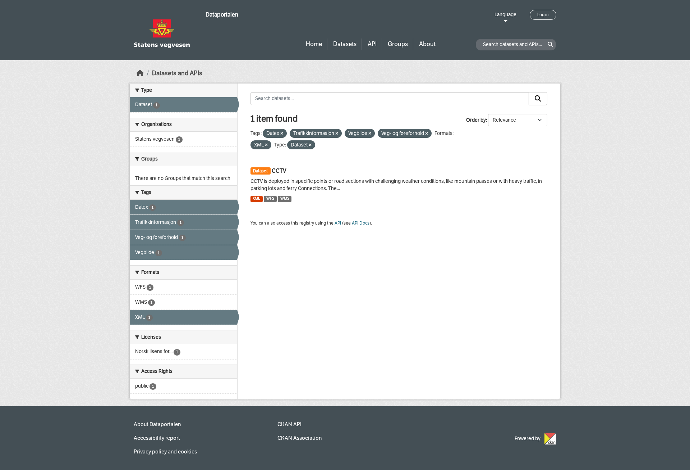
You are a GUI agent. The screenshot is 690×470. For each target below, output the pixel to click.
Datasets (344, 44)
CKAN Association (299, 438)
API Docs (360, 223)
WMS (284, 198)
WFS (270, 198)
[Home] (140, 73)
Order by (476, 120)
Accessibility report (157, 438)
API (372, 44)
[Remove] (281, 133)
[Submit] (538, 98)
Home (314, 44)
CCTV (279, 170)
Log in (543, 14)
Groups (398, 44)
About (427, 44)
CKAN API (289, 424)
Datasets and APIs (177, 73)
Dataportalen (222, 14)
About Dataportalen (157, 424)
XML (256, 198)
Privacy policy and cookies (165, 451)
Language (505, 15)
